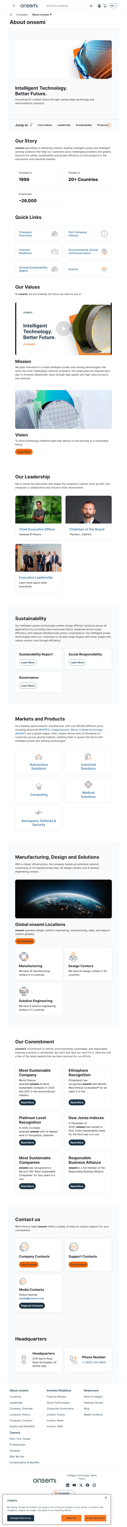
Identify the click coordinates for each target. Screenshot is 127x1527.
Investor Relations (25, 251)
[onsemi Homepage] (29, 6)
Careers (15, 1432)
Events (73, 269)
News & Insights (93, 1396)
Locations (15, 1396)
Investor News (55, 1420)
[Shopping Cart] (106, 6)
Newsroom (91, 1390)
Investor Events (56, 1414)
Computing (39, 795)
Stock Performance (58, 1402)
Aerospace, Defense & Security (39, 823)
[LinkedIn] (68, 1485)
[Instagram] (94, 1485)
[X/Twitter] (81, 1485)
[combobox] (65, 6)
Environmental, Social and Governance (83, 251)
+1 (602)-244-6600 (94, 1362)
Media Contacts (93, 1414)
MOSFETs (44, 729)
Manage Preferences (20, 1518)
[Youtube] (75, 1485)
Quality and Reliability (22, 1426)
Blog (86, 1408)
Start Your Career (20, 1438)
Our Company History (78, 234)
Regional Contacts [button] (32, 1305)
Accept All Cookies (95, 1518)
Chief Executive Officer (37, 529)
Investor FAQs (55, 1426)
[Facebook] (88, 1485)
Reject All (71, 1518)
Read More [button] (27, 1102)
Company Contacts (21, 1420)
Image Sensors (60, 729)
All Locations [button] (25, 941)
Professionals (17, 1444)
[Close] (106, 1497)
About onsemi (19, 1390)
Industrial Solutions (88, 766)
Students (15, 1450)
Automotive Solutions (39, 766)
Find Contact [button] (28, 1264)
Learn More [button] (24, 451)
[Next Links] (108, 125)
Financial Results (56, 1396)
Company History (20, 1414)
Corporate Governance (60, 1408)
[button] (91, 6)
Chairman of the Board (86, 529)
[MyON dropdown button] (100, 6)
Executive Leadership (36, 577)
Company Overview (25, 234)
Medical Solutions (88, 795)
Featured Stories (93, 1402)
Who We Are (17, 1456)
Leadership (16, 1402)
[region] (56, 1509)
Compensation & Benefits (24, 1462)
